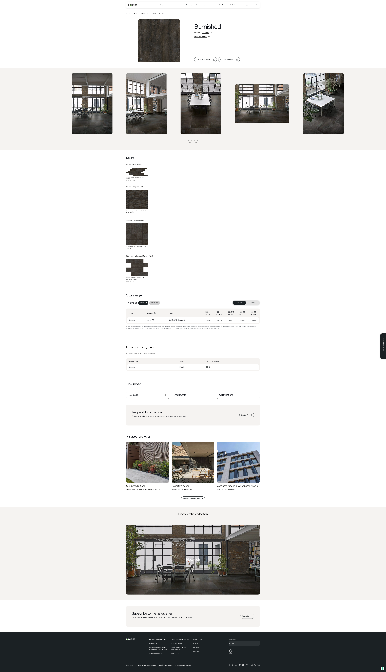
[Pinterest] (233, 665)
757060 (253, 320)
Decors (252, 303)
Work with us (153, 643)
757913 (219, 320)
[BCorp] (231, 654)
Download (222, 5)
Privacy (195, 643)
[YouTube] (236, 665)
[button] (190, 142)
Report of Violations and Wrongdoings (178, 648)
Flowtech (153, 13)
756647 (230, 320)
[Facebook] (240, 665)
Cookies (196, 647)
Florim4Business (176, 643)
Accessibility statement (156, 653)
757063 (242, 320)
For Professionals (175, 5)
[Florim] (133, 5)
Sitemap (196, 651)
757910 (208, 320)
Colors (239, 303)
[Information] (154, 313)
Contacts (233, 5)
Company (189, 5)
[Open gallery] (141, 59)
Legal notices (197, 639)
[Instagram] (229, 665)
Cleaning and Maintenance (179, 639)
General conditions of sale (157, 639)
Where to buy (175, 653)
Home (128, 13)
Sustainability (200, 5)
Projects (163, 5)
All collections (144, 13)
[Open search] (247, 5)
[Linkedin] (243, 665)
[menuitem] (153, 4)
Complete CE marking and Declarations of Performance (158, 648)
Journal (211, 5)
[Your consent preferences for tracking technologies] (382, 668)
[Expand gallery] (74, 131)
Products (153, 5)
